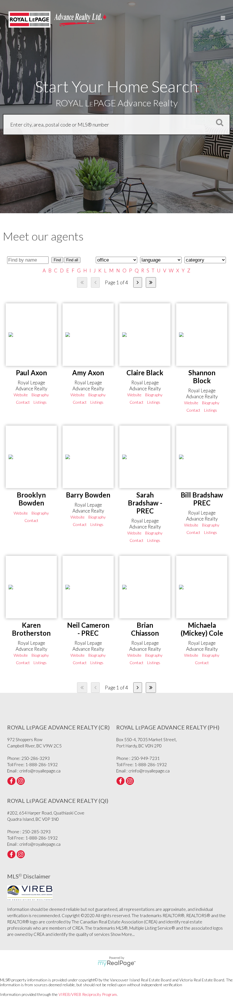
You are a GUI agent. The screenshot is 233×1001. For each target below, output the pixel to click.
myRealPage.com (116, 963)
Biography (40, 394)
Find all (72, 260)
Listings (40, 402)
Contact (23, 402)
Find (57, 260)
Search (218, 122)
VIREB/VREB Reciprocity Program (88, 994)
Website (21, 394)
